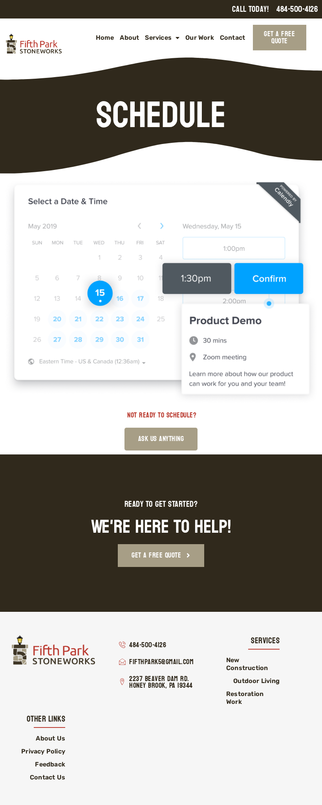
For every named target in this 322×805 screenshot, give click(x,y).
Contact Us (47, 777)
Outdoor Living (256, 681)
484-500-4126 (297, 9)
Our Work (199, 37)
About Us (50, 738)
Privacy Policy (43, 751)
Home (105, 37)
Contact (232, 37)
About (129, 37)
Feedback (50, 764)
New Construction (247, 664)
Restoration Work (244, 697)
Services (158, 37)
